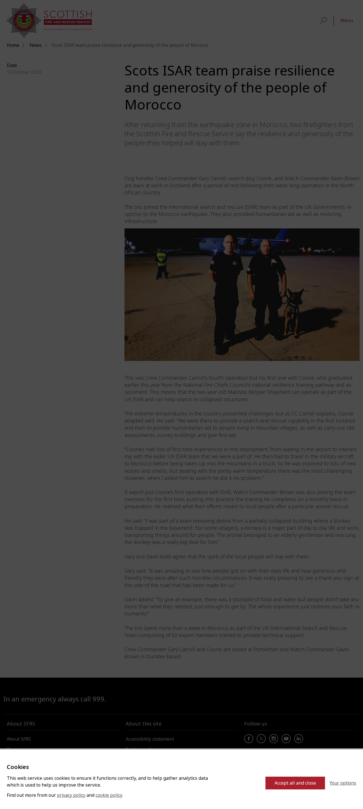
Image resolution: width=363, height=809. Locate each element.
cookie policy (109, 795)
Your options (343, 783)
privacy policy (71, 795)
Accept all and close (295, 783)
